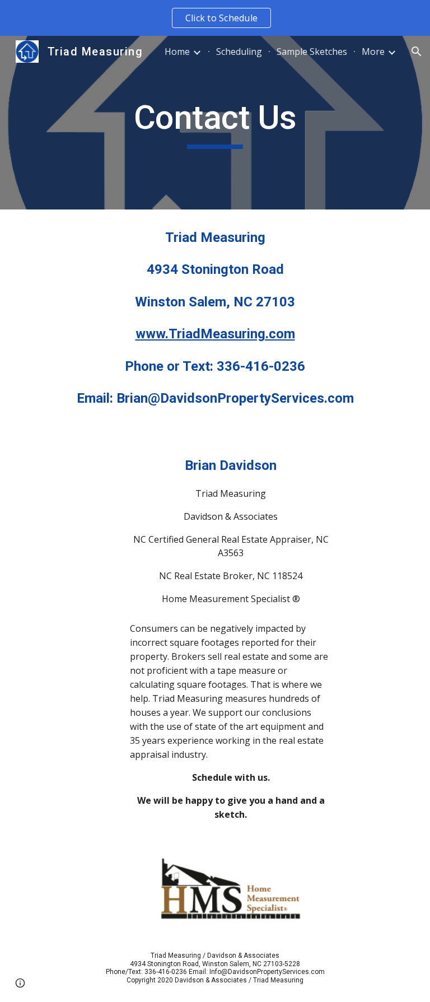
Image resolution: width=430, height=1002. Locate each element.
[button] (416, 51)
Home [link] (177, 51)
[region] (215, 18)
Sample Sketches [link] (312, 51)
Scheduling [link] (239, 51)
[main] (214, 122)
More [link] (373, 51)
